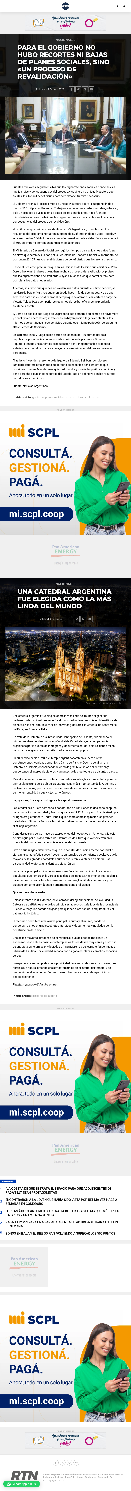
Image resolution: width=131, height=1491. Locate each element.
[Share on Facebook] (72, 89)
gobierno (38, 397)
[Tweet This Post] (78, 89)
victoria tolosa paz (88, 397)
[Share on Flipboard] (85, 89)
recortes (70, 397)
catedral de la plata (44, 996)
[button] (21, 1484)
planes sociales (54, 397)
